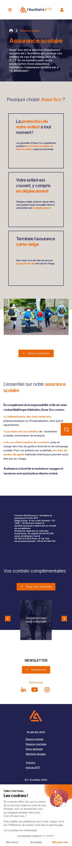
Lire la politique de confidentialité (20, 830)
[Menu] (10, 10)
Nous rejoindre (34, 748)
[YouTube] (34, 689)
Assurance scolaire (30, 30)
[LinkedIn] (23, 689)
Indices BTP (33, 767)
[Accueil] (36, 715)
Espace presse (34, 739)
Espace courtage (36, 743)
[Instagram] (47, 689)
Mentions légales (36, 753)
